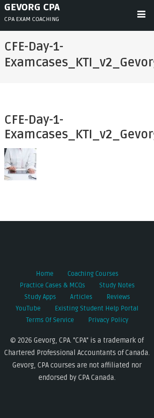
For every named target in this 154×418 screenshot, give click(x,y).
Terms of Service (50, 320)
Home (44, 274)
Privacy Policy (108, 320)
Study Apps (40, 297)
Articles (81, 297)
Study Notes (117, 285)
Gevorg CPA (32, 7)
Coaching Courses (93, 274)
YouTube (28, 308)
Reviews (118, 297)
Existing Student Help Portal (97, 308)
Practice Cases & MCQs (52, 285)
